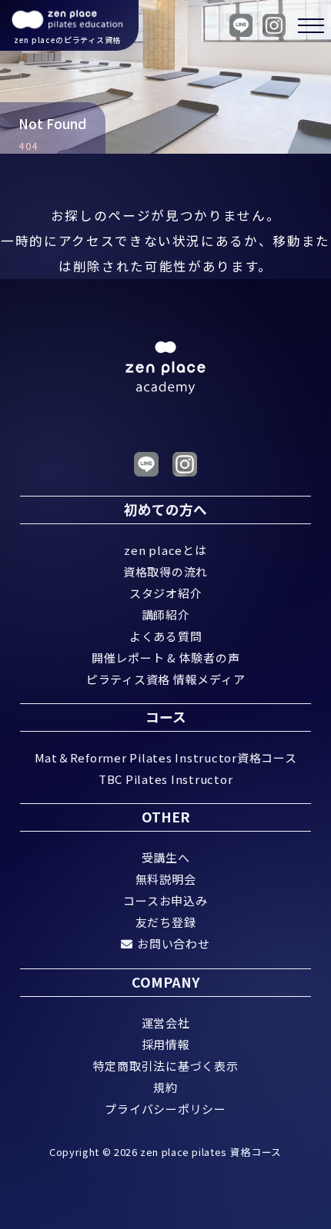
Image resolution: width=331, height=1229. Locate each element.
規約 (165, 1087)
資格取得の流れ (165, 571)
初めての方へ (165, 509)
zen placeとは (165, 550)
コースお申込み (165, 900)
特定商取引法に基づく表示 (166, 1066)
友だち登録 (165, 922)
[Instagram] (274, 25)
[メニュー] (304, 25)
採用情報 (166, 1044)
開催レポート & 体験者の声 (166, 657)
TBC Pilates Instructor (166, 779)
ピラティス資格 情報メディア (166, 679)
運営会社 (166, 1023)
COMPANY (165, 982)
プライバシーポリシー (165, 1109)
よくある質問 (165, 636)
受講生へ (166, 857)
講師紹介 (166, 614)
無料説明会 (165, 879)
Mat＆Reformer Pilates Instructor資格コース (166, 757)
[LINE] (240, 25)
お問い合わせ (173, 943)
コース (165, 716)
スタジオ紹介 (165, 593)
